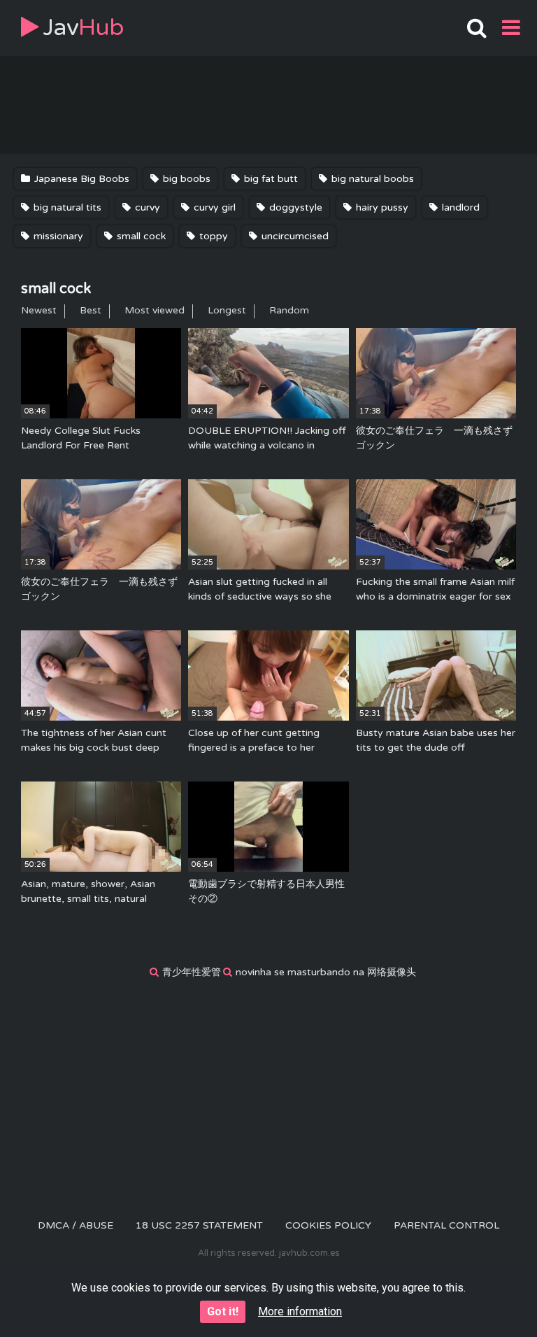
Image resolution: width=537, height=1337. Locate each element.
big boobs (185, 179)
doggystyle (294, 207)
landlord (459, 207)
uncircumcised (294, 236)
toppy (212, 236)
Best (90, 310)
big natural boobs (371, 179)
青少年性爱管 (191, 972)
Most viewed (154, 310)
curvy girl (213, 207)
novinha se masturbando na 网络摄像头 (326, 972)
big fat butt (269, 179)
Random (289, 310)
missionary (57, 236)
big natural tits (66, 207)
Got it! (222, 1311)
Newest (39, 310)
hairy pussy (380, 207)
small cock (140, 236)
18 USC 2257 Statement (199, 1225)
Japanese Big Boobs (80, 179)
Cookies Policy (328, 1225)
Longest (227, 310)
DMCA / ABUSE (75, 1225)
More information (300, 1311)
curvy (146, 207)
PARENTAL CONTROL (446, 1225)
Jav (83, 27)
